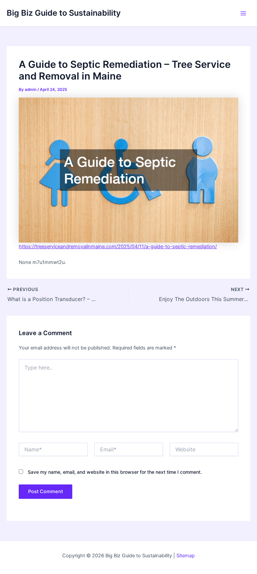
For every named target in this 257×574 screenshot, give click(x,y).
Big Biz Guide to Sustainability (64, 13)
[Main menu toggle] (243, 13)
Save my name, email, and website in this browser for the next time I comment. (115, 472)
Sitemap (185, 556)
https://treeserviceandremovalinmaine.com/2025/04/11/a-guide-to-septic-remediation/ (118, 247)
